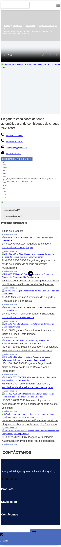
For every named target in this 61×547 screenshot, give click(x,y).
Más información (9, 234)
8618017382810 (13, 154)
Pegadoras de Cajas (48, 25)
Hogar (7, 25)
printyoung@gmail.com (17, 148)
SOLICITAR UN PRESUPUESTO (16, 159)
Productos (17, 25)
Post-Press (30, 25)
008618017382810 (14, 135)
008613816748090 (14, 141)
